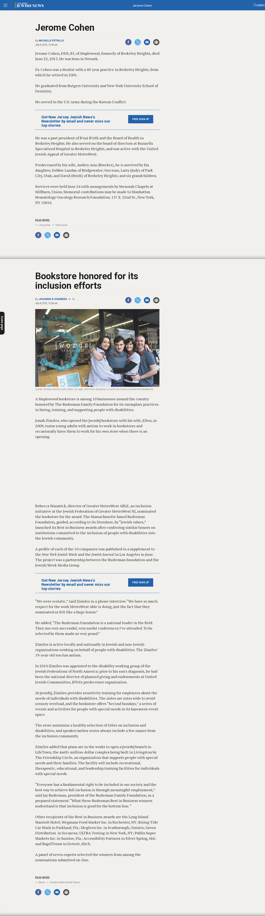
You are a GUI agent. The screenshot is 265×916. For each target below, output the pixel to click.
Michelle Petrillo (51, 40)
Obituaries (61, 225)
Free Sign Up (140, 119)
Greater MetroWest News (65, 882)
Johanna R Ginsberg (53, 299)
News (41, 882)
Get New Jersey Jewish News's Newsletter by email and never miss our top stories (75, 121)
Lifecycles (44, 225)
